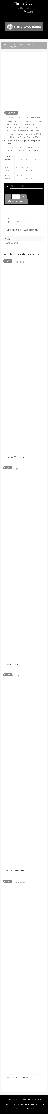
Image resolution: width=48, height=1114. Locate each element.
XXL (16, 242)
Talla (7, 186)
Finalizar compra (37, 1104)
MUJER (16, 1104)
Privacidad (30, 1108)
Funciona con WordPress (11, 1099)
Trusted (30, 1099)
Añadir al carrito (16, 201)
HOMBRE (7, 1104)
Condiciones (19, 1108)
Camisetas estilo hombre (24, 44)
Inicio (5, 44)
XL (13, 242)
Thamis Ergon (24, 3)
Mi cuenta (25, 1104)
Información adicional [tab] (22, 230)
